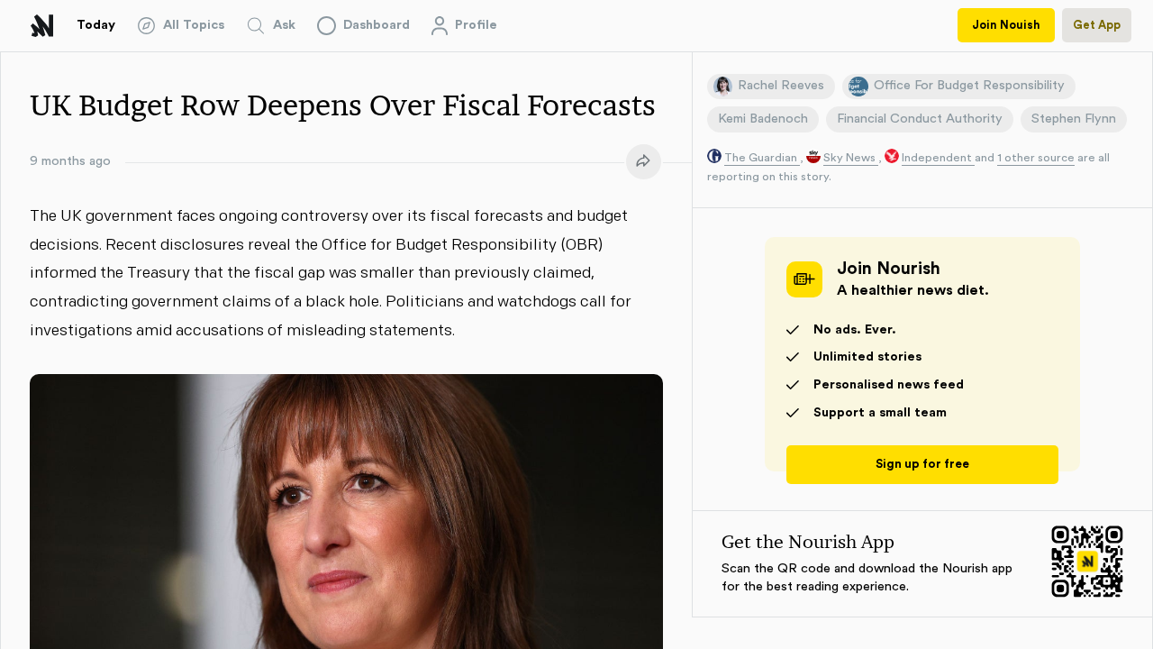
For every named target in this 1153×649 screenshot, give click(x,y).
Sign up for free (922, 464)
